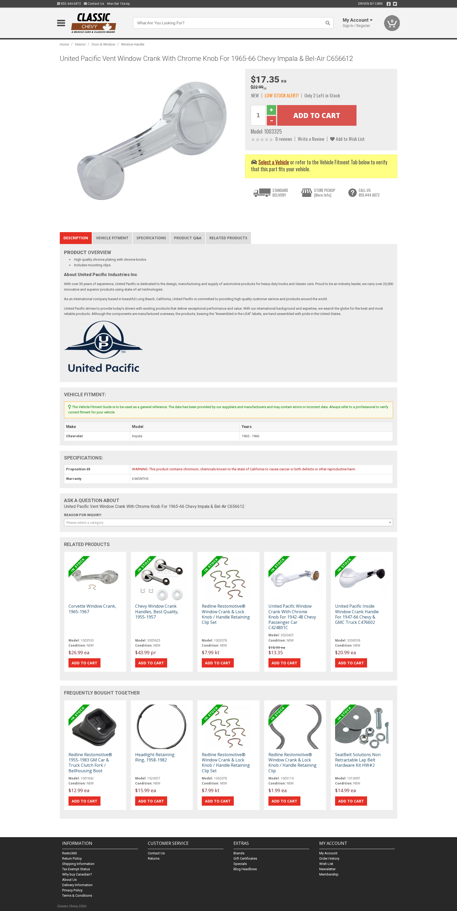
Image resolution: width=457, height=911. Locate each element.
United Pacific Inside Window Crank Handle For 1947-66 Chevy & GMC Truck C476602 (357, 614)
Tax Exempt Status (76, 869)
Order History (329, 858)
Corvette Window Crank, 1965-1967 (92, 608)
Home (64, 44)
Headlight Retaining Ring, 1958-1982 (155, 757)
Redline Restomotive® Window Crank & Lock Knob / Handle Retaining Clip (292, 763)
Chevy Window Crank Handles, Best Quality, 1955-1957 (157, 611)
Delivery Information (77, 885)
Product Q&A (188, 237)
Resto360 (69, 853)
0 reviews (283, 138)
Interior (80, 44)
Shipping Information (78, 864)
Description (75, 237)
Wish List (326, 864)
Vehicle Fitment (112, 237)
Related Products (228, 237)
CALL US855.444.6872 (369, 192)
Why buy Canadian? (77, 874)
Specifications (151, 237)
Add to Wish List (350, 138)
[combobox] (228, 522)
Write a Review (311, 138)
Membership (329, 874)
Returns (153, 858)
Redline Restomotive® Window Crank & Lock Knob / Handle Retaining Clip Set (226, 614)
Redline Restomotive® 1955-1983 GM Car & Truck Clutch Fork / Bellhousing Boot (90, 763)
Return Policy (72, 858)
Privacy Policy (72, 890)
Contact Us (95, 4)
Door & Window (103, 44)
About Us (69, 880)
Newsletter (327, 869)
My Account (328, 853)
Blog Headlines (245, 869)
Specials (240, 864)
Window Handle (132, 44)
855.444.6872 (70, 4)
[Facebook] (389, 4)
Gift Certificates (245, 858)
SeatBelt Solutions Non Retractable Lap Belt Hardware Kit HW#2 (358, 760)
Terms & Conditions (77, 896)
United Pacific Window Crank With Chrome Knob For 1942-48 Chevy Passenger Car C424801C (292, 616)
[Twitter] (395, 4)
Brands (239, 853)
